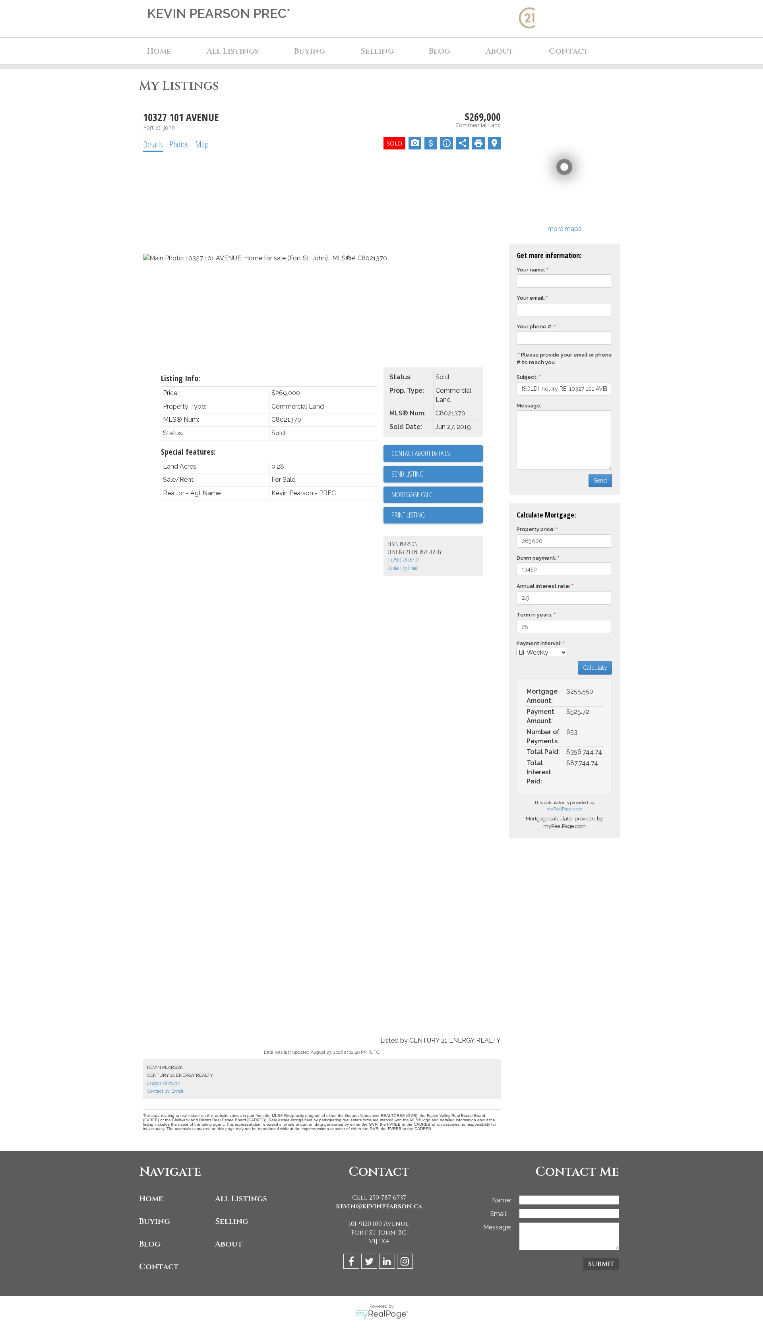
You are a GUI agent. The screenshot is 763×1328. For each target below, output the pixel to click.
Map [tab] (202, 144)
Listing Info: (180, 378)
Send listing (407, 474)
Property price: (536, 529)
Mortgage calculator (437, 495)
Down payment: (536, 558)
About (229, 1244)
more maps (564, 229)
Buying (154, 1221)
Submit (601, 1264)
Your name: (531, 270)
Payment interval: (539, 643)
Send (600, 480)
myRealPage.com (564, 809)
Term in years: (534, 615)
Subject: (527, 377)
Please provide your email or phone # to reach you (564, 358)
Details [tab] (153, 144)
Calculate (595, 668)
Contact (569, 51)
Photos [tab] (179, 144)
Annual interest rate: (543, 586)
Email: (499, 1213)
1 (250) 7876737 (403, 560)
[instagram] (406, 1262)
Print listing (408, 515)
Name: (501, 1200)
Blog (439, 51)
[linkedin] (388, 1262)
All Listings (241, 1198)
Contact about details (420, 453)
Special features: (188, 451)
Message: (529, 406)
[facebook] (352, 1262)
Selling (231, 1221)
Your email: (531, 298)
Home (159, 51)
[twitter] (370, 1262)
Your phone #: (535, 327)
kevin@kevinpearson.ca (379, 1206)
